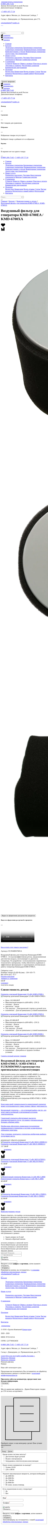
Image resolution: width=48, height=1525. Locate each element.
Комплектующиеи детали (10, 1211)
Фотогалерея (39, 73)
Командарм (26, 1329)
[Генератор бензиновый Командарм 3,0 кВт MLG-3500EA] (23, 1194)
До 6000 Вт (9, 1478)
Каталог (12, 201)
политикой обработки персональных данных (23, 1521)
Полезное (4, 1312)
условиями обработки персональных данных (20, 1271)
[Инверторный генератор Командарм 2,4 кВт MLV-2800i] (23, 1177)
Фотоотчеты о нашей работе (23, 73)
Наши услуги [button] (10, 56)
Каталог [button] (8, 46)
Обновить (4, 1259)
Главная (8, 44)
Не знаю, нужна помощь (14, 1485)
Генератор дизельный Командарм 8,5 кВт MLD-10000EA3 (23, 1144)
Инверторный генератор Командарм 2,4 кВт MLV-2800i (22, 1179)
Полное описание (7, 976)
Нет (6, 1493)
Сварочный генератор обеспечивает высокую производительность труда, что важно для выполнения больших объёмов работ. (22, 1120)
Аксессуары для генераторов (16, 54)
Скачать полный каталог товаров (13, 1056)
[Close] (2, 132)
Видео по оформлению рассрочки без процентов (18, 915)
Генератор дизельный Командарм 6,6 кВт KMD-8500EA (22, 1034)
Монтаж (18, 60)
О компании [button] (10, 62)
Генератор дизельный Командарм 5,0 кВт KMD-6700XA (22, 1014)
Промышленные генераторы (34, 50)
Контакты (9, 75)
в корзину (4, 983)
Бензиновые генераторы (32, 48)
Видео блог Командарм (14, 71)
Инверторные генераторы (35, 52)
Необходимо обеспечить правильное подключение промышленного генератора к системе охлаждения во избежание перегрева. (21, 1128)
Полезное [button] (9, 69)
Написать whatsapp (8, 1360)
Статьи (37, 71)
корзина (6, 40)
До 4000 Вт (9, 1476)
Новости (16, 64)
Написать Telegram (8, 1358)
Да (6, 1491)
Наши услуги (6, 1291)
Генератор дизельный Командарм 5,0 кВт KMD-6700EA (22, 994)
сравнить (6, 35)
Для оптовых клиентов (30, 66)
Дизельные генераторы (14, 48)
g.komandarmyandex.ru (10, 23)
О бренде (8, 64)
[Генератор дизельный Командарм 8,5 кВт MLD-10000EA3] (24, 1142)
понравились (8, 38)
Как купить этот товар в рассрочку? (14, 947)
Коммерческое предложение (16, 67)
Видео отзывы (29, 71)
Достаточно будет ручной (15, 1456)
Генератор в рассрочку (14, 58)
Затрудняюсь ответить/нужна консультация (21, 1461)
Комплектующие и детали (15, 52)
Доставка (26, 58)
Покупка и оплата (40, 64)
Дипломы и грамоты (13, 66)
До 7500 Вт (9, 1480)
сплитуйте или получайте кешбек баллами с (18, 1356)
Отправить (5, 1268)
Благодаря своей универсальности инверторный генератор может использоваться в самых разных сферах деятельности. (24, 1105)
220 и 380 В (9, 1469)
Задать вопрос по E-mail (14, 1237)
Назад (4, 1451)
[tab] (26, 1237)
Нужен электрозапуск (13, 1459)
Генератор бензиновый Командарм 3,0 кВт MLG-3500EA (23, 1196)
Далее (10, 1451)
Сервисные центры (29, 60)
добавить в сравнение (9, 978)
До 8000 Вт (9, 1483)
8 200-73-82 (7, 4)
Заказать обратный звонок (15, 1239)
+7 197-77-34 (8, 12)
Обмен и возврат (26, 64)
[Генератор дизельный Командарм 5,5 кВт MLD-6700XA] (23, 1159)
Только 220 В (10, 1467)
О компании (5, 1301)
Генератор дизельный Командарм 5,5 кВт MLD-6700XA (22, 1161)
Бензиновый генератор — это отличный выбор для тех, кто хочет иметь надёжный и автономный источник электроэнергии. (23, 1112)
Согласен (5, 1383)
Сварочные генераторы (14, 50)
